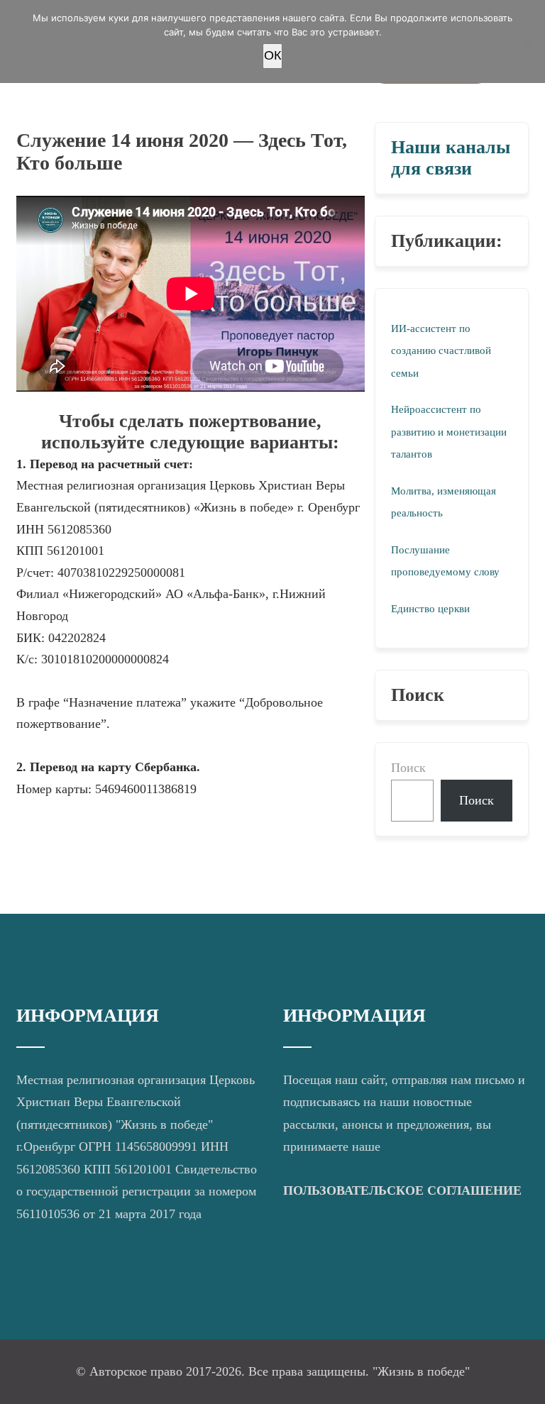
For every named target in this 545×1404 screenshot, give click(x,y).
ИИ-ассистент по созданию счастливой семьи (441, 351)
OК (272, 55)
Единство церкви (430, 608)
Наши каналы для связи (450, 158)
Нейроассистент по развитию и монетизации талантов (449, 432)
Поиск (408, 768)
